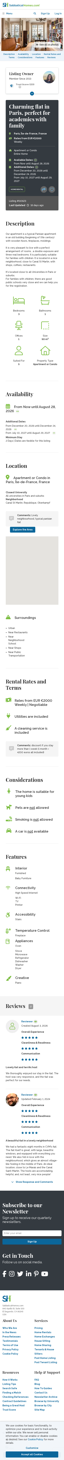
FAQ (36, 1379)
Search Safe (9, 1388)
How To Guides (43, 1388)
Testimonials (10, 1341)
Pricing (38, 1328)
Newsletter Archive (45, 1397)
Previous (5, 34)
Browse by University (46, 1401)
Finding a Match (11, 1392)
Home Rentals (42, 1332)
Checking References (15, 1397)
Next (58, 34)
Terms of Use (10, 1345)
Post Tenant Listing (45, 1362)
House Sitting (42, 1341)
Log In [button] (58, 13)
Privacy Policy (10, 1349)
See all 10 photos (49, 44)
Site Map (39, 1409)
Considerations (25, 57)
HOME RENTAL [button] (17, 189)
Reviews (51, 57)
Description (9, 54)
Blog (37, 1384)
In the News (9, 1332)
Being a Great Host (13, 1405)
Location (36, 54)
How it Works (9, 1379)
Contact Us (40, 1392)
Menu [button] (9, 13)
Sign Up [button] (45, 13)
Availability (23, 54)
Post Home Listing (45, 1358)
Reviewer (27, 1021)
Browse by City (43, 1405)
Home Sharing (42, 1345)
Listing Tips (9, 1384)
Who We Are (9, 1328)
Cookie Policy (35, 1439)
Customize (32, 1448)
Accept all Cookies (32, 1454)
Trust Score (9, 1409)
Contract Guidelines (14, 1401)
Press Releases (11, 1336)
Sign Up (32, 1241)
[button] (34, 13)
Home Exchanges (44, 1336)
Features (40, 57)
